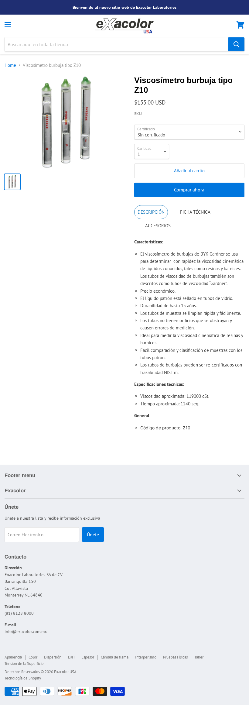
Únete (93, 534)
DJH (71, 657)
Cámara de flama (114, 657)
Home (10, 65)
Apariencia (13, 657)
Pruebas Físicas (175, 657)
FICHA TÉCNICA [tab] (195, 212)
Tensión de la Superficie (24, 663)
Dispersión (52, 657)
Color (33, 657)
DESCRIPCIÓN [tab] (151, 212)
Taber (198, 657)
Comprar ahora (189, 190)
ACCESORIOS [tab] (158, 226)
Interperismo (145, 657)
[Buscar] (236, 44)
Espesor (87, 657)
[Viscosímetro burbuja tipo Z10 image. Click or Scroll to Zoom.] (66, 122)
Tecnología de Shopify (23, 678)
